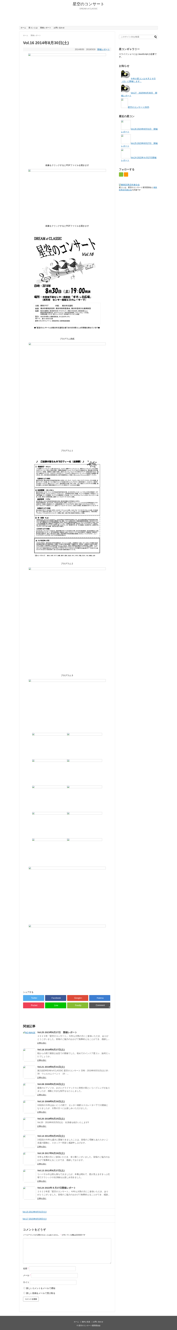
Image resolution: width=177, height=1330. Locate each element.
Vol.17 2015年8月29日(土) (35, 1219)
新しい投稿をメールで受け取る (40, 1293)
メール (27, 1275)
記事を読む (41, 1043)
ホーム (23, 28)
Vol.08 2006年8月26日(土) (51, 1084)
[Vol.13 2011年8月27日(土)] (29, 1175)
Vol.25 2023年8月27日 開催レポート (57, 1032)
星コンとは (33, 28)
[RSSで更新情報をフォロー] (126, 174)
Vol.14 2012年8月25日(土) (51, 1136)
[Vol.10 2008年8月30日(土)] (29, 1106)
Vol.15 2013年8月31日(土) (35, 1212)
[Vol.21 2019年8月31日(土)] (29, 1072)
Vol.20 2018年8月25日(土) (51, 1118)
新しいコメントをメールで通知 (40, 1288)
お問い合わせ (59, 28)
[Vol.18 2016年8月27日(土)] (29, 1054)
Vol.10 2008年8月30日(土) (51, 1101)
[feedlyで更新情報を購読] (121, 174)
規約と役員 (86, 1322)
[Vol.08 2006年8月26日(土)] (29, 1089)
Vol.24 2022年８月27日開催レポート (56, 1187)
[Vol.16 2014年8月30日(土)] (99, 998)
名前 (26, 1268)
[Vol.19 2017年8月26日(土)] (29, 1158)
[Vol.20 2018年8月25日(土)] (29, 1124)
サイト (26, 1282)
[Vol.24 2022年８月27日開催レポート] (29, 1193)
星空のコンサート (88, 4)
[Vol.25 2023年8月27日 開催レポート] (29, 1037)
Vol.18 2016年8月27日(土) (51, 1049)
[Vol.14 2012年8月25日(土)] (29, 1141)
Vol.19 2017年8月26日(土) (51, 1153)
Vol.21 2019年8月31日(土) (51, 1067)
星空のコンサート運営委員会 (89, 1325)
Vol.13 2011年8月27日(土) (51, 1170)
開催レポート (45, 28)
